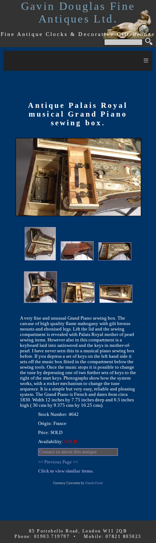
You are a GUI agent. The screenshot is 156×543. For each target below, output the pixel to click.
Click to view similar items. (66, 471)
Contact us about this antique (68, 451)
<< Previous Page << (58, 462)
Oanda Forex (94, 483)
